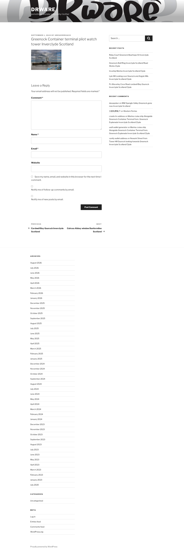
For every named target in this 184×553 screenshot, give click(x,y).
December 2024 (37, 364)
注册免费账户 (114, 111)
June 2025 (34, 333)
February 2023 (36, 475)
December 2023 (37, 424)
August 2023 (36, 444)
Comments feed (37, 527)
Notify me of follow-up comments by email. (52, 189)
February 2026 (36, 293)
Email (34, 148)
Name (35, 134)
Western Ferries (130, 111)
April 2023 (34, 465)
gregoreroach (63, 35)
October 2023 (36, 434)
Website (35, 162)
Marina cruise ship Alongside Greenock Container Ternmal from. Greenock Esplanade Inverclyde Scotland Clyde (130, 119)
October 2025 (36, 313)
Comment (37, 98)
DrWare (43, 9)
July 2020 (34, 485)
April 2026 (34, 283)
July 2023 (34, 449)
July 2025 (34, 328)
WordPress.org (36, 532)
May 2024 (34, 399)
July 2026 (34, 268)
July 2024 (34, 389)
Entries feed (35, 521)
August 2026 (36, 263)
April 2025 (34, 343)
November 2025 (37, 308)
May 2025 (34, 338)
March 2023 (35, 470)
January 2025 (36, 359)
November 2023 (37, 429)
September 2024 (37, 379)
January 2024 (36, 419)
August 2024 (36, 384)
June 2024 (34, 394)
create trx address (117, 116)
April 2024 (34, 404)
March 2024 (35, 409)
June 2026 (34, 273)
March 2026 (35, 288)
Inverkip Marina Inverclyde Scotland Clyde (127, 71)
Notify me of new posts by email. (47, 199)
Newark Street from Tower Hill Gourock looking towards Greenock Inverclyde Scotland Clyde (128, 141)
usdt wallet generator (118, 127)
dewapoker (114, 103)
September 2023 (37, 439)
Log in (32, 516)
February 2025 (36, 353)
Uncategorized (36, 501)
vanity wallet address (118, 138)
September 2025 (37, 318)
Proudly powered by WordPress (43, 546)
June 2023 (34, 454)
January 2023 (36, 480)
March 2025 (35, 348)
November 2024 (37, 369)
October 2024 (36, 374)
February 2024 (36, 414)
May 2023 (34, 459)
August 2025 (36, 323)
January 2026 (36, 298)
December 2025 (37, 303)
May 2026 (34, 278)
